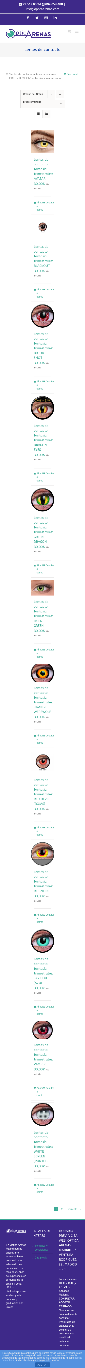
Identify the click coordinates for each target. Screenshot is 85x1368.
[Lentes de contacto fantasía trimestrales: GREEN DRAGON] (42, 500)
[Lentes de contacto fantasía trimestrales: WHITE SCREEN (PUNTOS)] (42, 1114)
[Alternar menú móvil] (77, 31)
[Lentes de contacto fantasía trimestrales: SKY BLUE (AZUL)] (42, 941)
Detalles (48, 202)
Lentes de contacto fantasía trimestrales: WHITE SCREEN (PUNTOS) (43, 1147)
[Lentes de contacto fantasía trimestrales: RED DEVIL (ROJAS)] (42, 762)
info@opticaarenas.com (42, 9)
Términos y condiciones (41, 1247)
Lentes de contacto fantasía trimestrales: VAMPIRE (43, 1054)
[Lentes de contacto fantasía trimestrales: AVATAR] (42, 141)
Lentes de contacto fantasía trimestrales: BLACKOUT (43, 256)
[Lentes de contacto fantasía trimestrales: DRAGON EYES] (42, 408)
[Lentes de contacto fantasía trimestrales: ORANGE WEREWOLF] (42, 673)
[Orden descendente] (60, 94)
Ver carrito (73, 74)
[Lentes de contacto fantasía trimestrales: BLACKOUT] (42, 228)
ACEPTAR (42, 1365)
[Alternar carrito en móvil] (69, 31)
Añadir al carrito (39, 206)
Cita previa (41, 1257)
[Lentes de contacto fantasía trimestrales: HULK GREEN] (42, 588)
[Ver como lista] (46, 114)
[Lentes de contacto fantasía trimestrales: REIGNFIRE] (42, 854)
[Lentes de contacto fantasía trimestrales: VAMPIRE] (42, 1030)
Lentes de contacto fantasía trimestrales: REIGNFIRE (43, 881)
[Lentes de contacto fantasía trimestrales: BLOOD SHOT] (42, 315)
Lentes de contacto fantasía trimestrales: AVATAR (43, 169)
